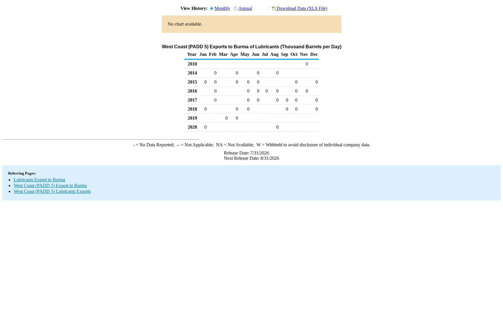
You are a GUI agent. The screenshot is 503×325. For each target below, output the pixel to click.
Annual (245, 8)
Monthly (222, 8)
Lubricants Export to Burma (39, 179)
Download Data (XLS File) (302, 8)
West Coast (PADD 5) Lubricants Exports (52, 191)
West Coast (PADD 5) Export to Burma (50, 185)
